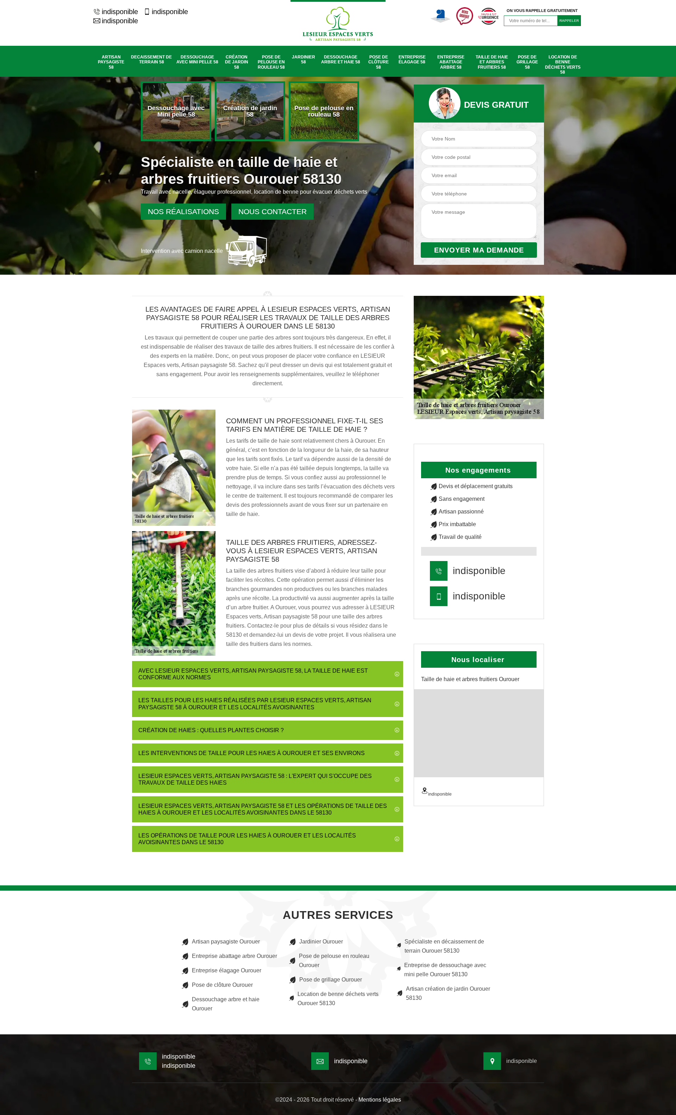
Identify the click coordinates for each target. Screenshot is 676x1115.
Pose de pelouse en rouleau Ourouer (334, 960)
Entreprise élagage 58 (412, 59)
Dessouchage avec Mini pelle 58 (197, 59)
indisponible (120, 11)
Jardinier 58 (303, 59)
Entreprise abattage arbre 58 (450, 62)
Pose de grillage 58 (527, 62)
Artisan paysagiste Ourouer (226, 942)
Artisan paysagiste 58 (111, 62)
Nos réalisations (183, 211)
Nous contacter (272, 211)
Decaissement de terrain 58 (151, 59)
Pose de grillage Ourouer (330, 980)
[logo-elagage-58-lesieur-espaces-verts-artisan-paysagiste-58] (338, 23)
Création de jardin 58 (236, 62)
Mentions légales (379, 1100)
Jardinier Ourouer (321, 942)
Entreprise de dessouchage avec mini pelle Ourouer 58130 (445, 969)
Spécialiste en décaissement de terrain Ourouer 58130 (444, 946)
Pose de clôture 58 (378, 62)
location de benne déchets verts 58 (563, 65)
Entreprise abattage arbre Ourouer (234, 956)
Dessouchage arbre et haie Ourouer (225, 1003)
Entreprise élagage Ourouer (226, 970)
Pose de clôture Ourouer (222, 985)
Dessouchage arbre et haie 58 (340, 59)
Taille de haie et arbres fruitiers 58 (492, 62)
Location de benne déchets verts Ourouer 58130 (338, 998)
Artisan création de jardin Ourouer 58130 (448, 993)
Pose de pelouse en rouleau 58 (271, 62)
